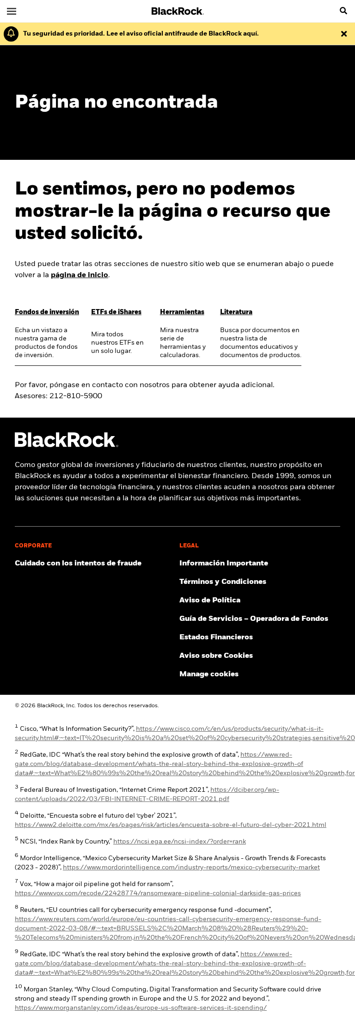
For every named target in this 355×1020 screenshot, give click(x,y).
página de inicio (79, 275)
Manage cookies (209, 674)
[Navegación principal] (11, 11)
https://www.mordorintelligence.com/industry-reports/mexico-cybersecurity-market (191, 867)
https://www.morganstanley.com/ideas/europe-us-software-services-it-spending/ (141, 1008)
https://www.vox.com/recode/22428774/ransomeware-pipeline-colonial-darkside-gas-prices (158, 893)
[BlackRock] (178, 11)
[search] (343, 11)
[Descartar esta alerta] (344, 33)
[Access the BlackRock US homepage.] (66, 445)
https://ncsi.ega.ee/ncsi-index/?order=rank (179, 841)
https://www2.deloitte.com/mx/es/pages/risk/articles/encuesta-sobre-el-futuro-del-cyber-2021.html (170, 825)
